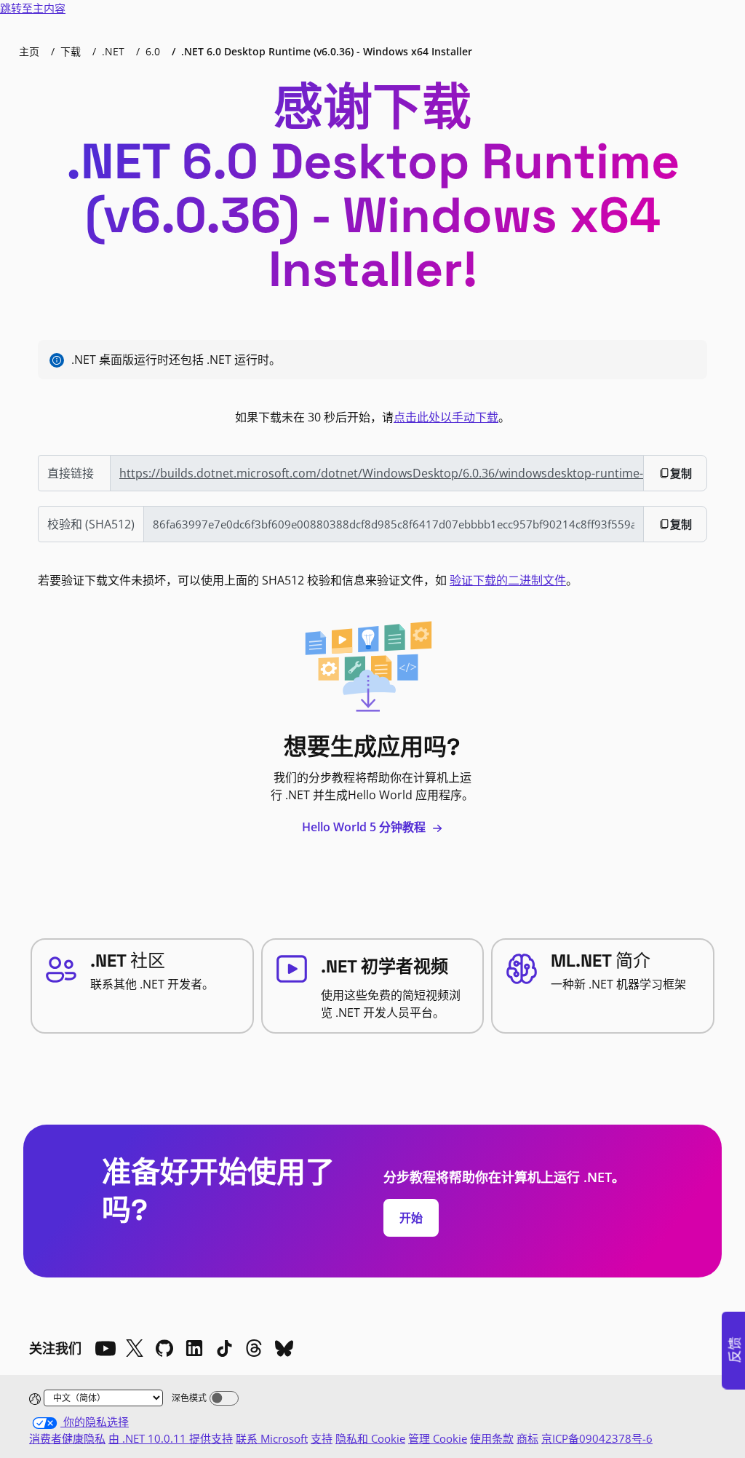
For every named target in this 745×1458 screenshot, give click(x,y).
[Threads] (254, 1348)
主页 (29, 51)
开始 (411, 1218)
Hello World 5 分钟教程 (365, 827)
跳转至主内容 (32, 8)
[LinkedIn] (194, 1348)
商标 (527, 1438)
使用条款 (492, 1438)
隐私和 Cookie (370, 1438)
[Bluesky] (283, 1348)
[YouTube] (104, 1348)
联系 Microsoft (272, 1438)
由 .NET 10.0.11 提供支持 (170, 1438)
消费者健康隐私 (67, 1438)
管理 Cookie (437, 1438)
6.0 (153, 51)
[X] (134, 1348)
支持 (321, 1438)
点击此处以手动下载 (446, 417)
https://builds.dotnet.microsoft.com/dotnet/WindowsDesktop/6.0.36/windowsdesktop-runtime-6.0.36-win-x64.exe (381, 473)
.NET (113, 51)
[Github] (164, 1348)
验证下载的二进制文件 (508, 580)
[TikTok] (224, 1348)
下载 (70, 51)
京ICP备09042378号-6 (597, 1438)
